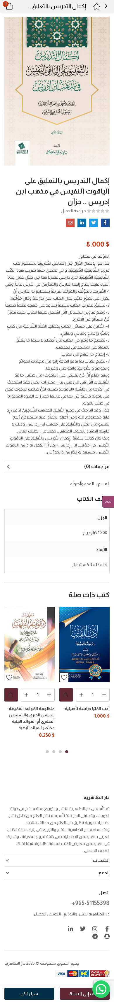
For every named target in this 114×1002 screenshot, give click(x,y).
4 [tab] (47, 751)
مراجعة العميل (73, 210)
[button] (17, 6)
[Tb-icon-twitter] (83, 928)
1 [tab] (66, 751)
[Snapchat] (107, 936)
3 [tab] (53, 751)
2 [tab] (60, 751)
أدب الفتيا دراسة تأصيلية (87, 708)
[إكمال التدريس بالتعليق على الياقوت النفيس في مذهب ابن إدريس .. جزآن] (105, 223)
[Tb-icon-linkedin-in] (71, 928)
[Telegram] (95, 936)
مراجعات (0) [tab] (97, 466)
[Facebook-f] (107, 928)
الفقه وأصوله (82, 483)
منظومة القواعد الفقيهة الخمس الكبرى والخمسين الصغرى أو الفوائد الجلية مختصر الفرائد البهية (32, 718)
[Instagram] (95, 928)
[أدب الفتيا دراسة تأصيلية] (84, 644)
